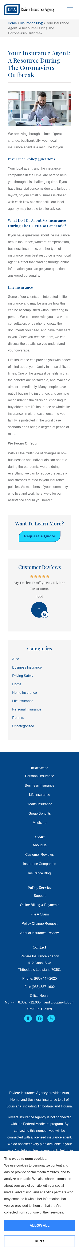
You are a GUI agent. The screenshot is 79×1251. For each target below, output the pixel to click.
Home (12, 23)
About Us (40, 845)
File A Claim (40, 914)
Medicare (40, 822)
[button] (69, 10)
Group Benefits (39, 813)
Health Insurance (39, 804)
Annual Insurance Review (39, 933)
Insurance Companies (39, 864)
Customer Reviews (39, 854)
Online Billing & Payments (39, 905)
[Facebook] (39, 1018)
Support (40, 895)
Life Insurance (39, 794)
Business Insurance (39, 785)
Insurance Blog (31, 23)
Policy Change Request (39, 923)
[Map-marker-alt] (28, 1018)
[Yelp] (51, 1018)
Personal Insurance (39, 776)
